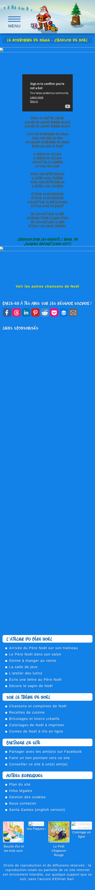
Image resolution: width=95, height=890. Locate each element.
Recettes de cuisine (27, 712)
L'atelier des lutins (26, 673)
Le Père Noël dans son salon (35, 654)
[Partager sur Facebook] (7, 312)
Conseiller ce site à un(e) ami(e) (38, 764)
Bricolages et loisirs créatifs (34, 719)
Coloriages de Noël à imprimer (36, 725)
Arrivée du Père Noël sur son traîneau (43, 648)
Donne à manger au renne (32, 661)
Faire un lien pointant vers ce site (39, 758)
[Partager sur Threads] (16, 312)
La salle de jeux (23, 667)
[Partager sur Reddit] (45, 312)
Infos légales (20, 791)
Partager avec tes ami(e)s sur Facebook (45, 752)
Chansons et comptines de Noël (38, 706)
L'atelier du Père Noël (29, 639)
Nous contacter (22, 803)
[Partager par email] (73, 312)
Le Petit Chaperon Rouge (59, 851)
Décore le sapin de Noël (31, 686)
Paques (38, 829)
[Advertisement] (47, 380)
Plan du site (20, 784)
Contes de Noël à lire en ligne (36, 731)
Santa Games (21, 810)
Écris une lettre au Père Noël (35, 679)
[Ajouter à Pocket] (54, 312)
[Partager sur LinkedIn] (26, 312)
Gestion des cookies (27, 797)
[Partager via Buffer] (64, 312)
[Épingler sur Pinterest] (35, 312)
